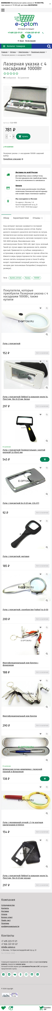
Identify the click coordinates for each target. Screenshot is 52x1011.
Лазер (27, 278)
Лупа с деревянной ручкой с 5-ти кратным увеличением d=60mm (23, 823)
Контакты (5, 908)
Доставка (5, 911)
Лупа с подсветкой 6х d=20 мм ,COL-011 (21, 503)
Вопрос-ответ (6, 917)
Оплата (4, 914)
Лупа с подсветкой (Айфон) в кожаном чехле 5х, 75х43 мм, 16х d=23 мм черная (25, 876)
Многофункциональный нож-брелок (20, 716)
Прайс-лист (6, 920)
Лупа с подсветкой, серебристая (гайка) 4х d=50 (25, 609)
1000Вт (37, 278)
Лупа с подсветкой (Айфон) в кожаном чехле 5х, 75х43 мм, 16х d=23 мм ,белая (25, 398)
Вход (22, 41)
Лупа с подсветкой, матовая (16, 556)
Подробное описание (12, 159)
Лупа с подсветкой (11, 343)
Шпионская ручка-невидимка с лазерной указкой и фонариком (22, 770)
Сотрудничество (8, 905)
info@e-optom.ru (8, 947)
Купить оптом (15, 278)
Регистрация (30, 41)
